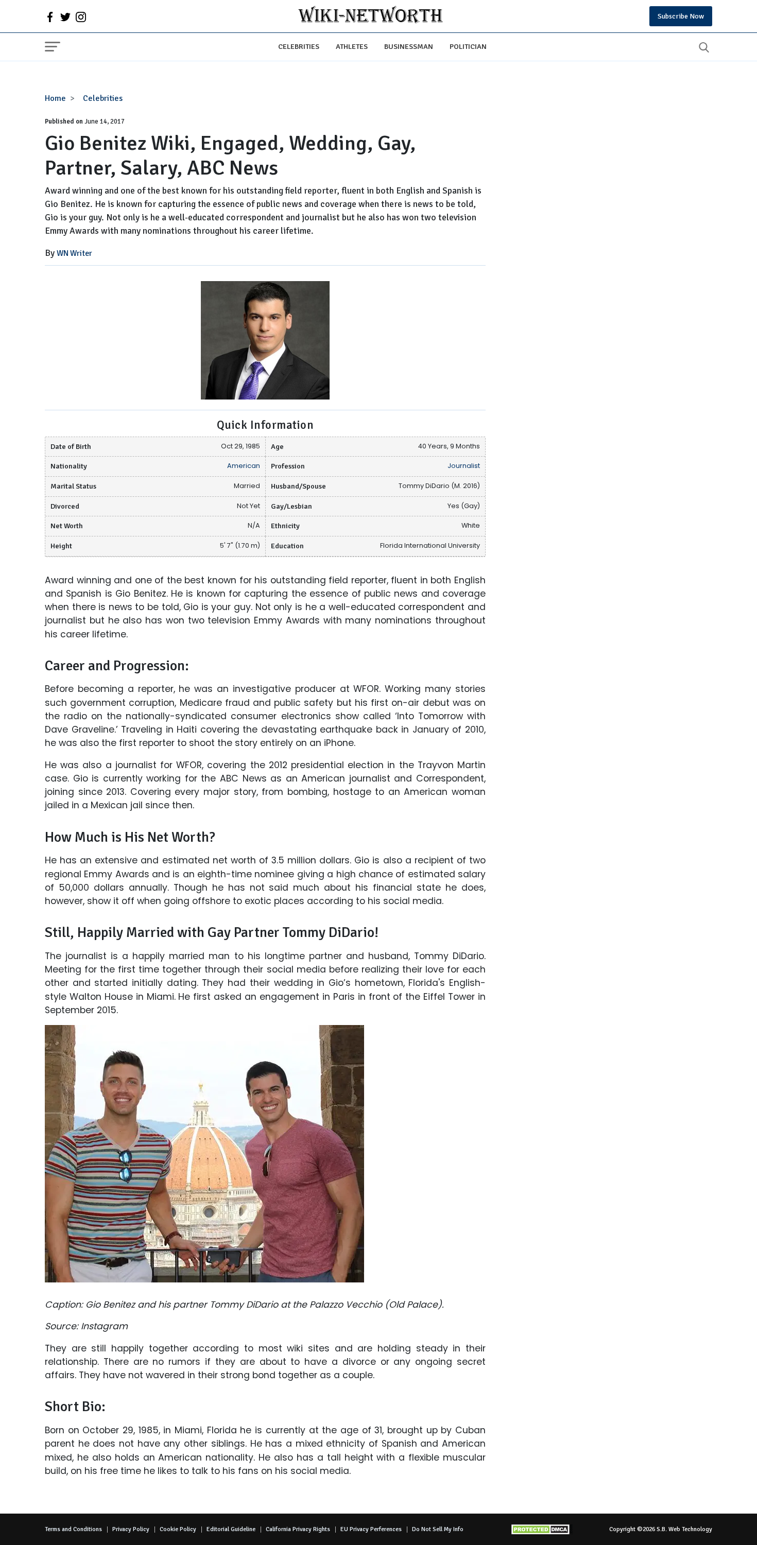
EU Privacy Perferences (371, 1529)
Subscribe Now (681, 16)
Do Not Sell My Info (437, 1529)
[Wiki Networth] (370, 16)
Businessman (408, 46)
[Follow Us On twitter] (65, 16)
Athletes (352, 46)
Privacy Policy (130, 1529)
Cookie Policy (178, 1529)
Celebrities (298, 46)
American (243, 465)
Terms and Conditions (73, 1529)
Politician (468, 46)
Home (55, 98)
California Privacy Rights (298, 1529)
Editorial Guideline (231, 1529)
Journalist (464, 465)
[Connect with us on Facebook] (50, 16)
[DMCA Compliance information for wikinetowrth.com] (542, 1529)
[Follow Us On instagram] (81, 16)
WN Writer (74, 253)
